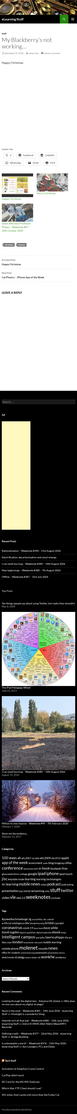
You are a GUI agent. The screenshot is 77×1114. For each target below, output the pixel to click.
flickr (65, 868)
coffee (68, 862)
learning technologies (48, 879)
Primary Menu (72, 19)
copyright (59, 923)
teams (28, 957)
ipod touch (66, 874)
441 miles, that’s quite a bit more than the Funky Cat (30, 1094)
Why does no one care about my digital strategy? (38, 1002)
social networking (33, 891)
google (32, 874)
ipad (42, 873)
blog (51, 862)
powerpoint (41, 952)
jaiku (42, 937)
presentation (10, 891)
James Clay (33, 53)
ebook (56, 932)
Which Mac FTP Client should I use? (22, 1088)
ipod (37, 937)
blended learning (37, 923)
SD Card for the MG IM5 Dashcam (21, 1081)
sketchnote (8, 957)
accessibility (37, 919)
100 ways (9, 858)
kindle (21, 879)
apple (65, 858)
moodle (43, 948)
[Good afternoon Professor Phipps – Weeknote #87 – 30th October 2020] (17, 213)
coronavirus (12, 927)
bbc (27, 923)
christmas (9, 245)
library (68, 937)
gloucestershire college (14, 874)
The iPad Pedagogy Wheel (16, 687)
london (17, 942)
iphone (52, 873)
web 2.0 (20, 897)
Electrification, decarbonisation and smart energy (29, 557)
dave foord (38, 928)
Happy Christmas (11, 198)
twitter (67, 890)
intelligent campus (18, 936)
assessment (35, 862)
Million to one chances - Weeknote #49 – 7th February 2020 (35, 823)
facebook (55, 868)
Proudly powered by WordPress (17, 1109)
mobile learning (52, 942)
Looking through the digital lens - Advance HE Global (31, 1001)
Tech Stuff (10, 1060)
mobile (24, 884)
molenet (28, 947)
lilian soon (7, 942)
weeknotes (38, 897)
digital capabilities (28, 932)
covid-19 (28, 928)
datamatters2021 (30, 869)
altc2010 (56, 858)
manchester (29, 942)
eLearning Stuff (12, 19)
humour (21, 245)
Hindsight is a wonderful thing (28, 1014)
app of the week (15, 862)
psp (21, 891)
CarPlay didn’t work (13, 1075)
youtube (55, 897)
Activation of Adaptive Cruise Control (23, 1068)
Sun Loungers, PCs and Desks (39, 1046)
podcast (54, 883)
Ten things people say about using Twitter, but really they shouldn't (38, 603)
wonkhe (48, 956)
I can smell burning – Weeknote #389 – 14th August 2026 (33, 563)
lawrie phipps (54, 937)
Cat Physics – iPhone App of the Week (23, 275)
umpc (34, 957)
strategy (20, 957)
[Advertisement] (16, 475)
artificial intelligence (13, 923)
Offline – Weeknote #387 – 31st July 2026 (25, 576)
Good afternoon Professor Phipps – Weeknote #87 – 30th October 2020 (16, 227)
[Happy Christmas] (17, 185)
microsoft (38, 942)
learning (30, 879)
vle (13, 897)
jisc (5, 878)
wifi (38, 957)
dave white (51, 928)
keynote (13, 879)
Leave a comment (52, 53)
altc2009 (45, 858)
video (5, 898)
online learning (28, 952)
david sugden (10, 932)
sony (47, 891)
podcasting (67, 884)
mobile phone (10, 948)
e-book (44, 868)
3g (29, 919)
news (35, 883)
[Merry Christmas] (52, 182)
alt (19, 858)
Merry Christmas (46, 193)
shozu (62, 952)
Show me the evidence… (15, 833)
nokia (44, 884)
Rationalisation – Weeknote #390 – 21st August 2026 (31, 550)
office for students (11, 952)
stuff (4, 33)
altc (45, 919)
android (50, 919)
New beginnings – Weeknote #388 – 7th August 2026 (31, 570)
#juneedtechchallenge (15, 919)
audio (45, 863)
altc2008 (35, 858)
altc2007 (26, 858)
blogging (59, 862)
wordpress (60, 957)
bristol (49, 923)
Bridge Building (19, 1036)
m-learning (10, 884)
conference (12, 867)
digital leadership (43, 932)
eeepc (63, 932)
